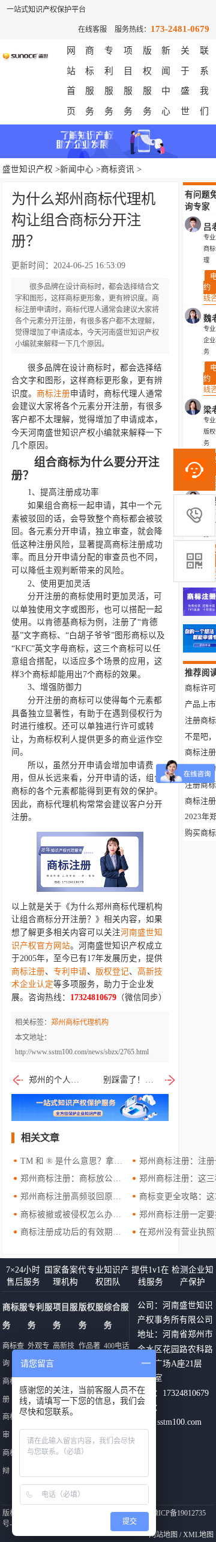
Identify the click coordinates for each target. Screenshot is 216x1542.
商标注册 (53, 393)
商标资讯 (117, 169)
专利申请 (70, 971)
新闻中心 (77, 169)
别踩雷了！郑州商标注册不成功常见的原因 (139, 1079)
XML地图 (198, 1535)
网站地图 (163, 1535)
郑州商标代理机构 (80, 1022)
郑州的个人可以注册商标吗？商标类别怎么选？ (56, 1079)
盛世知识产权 (27, 169)
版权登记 (112, 971)
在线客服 (92, 29)
